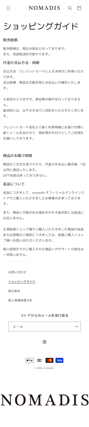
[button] (8, 8)
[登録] (76, 326)
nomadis (49, 367)
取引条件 (14, 291)
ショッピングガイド (21, 281)
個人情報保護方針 (20, 300)
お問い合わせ (17, 272)
